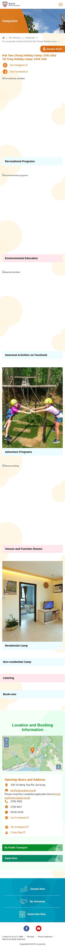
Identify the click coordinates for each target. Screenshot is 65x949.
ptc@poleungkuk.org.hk (23, 790)
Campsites (30, 38)
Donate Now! (54, 49)
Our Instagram (18, 827)
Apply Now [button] (11, 858)
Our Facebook (18, 817)
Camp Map (16, 832)
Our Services (15, 38)
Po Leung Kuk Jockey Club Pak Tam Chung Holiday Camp (29, 41)
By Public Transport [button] (16, 847)
